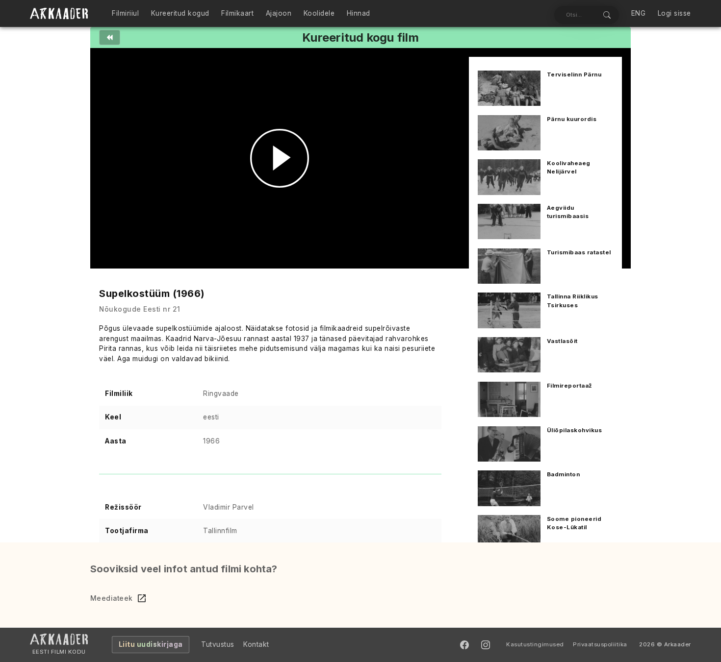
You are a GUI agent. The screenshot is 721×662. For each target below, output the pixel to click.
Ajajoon (279, 13)
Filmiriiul (125, 13)
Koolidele (319, 13)
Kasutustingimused (535, 644)
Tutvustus (217, 644)
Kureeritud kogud (180, 13)
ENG (638, 13)
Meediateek (111, 598)
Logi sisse (674, 13)
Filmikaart (237, 13)
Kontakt (256, 644)
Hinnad (358, 13)
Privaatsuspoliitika (600, 644)
